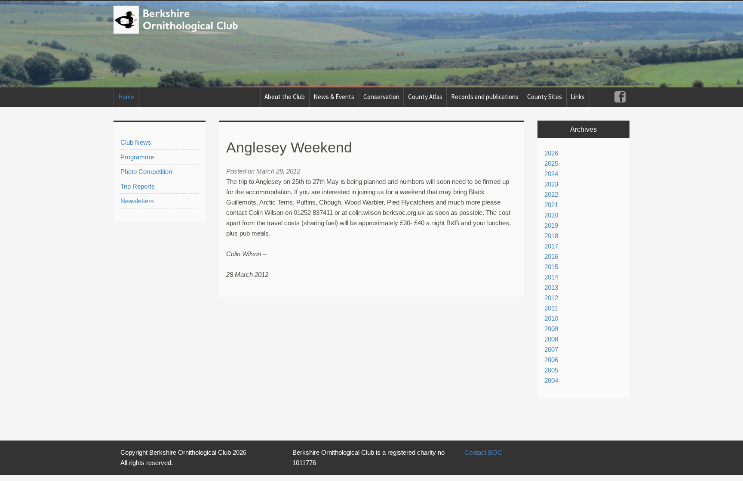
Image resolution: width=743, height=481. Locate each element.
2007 (551, 349)
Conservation (381, 97)
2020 (551, 215)
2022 (551, 194)
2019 (551, 225)
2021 (551, 204)
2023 (551, 184)
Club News (135, 142)
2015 (551, 266)
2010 (551, 318)
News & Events (333, 97)
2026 (551, 153)
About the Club (284, 97)
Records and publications (485, 97)
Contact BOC (483, 452)
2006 (551, 359)
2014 (551, 277)
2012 (551, 297)
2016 (551, 256)
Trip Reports (137, 186)
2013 (551, 287)
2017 (551, 246)
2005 (551, 370)
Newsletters (137, 201)
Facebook (619, 97)
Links (578, 97)
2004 (551, 380)
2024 (551, 173)
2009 (551, 328)
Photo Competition (146, 171)
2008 (551, 339)
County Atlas (425, 97)
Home (126, 97)
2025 (551, 163)
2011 (551, 308)
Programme (137, 157)
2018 (551, 235)
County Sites (544, 97)
